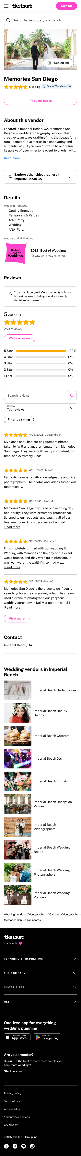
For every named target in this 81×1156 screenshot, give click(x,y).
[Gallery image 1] (40, 49)
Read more (12, 158)
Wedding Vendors (15, 914)
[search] (72, 395)
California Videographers (65, 914)
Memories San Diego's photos (22, 920)
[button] (48, 256)
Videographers (37, 914)
